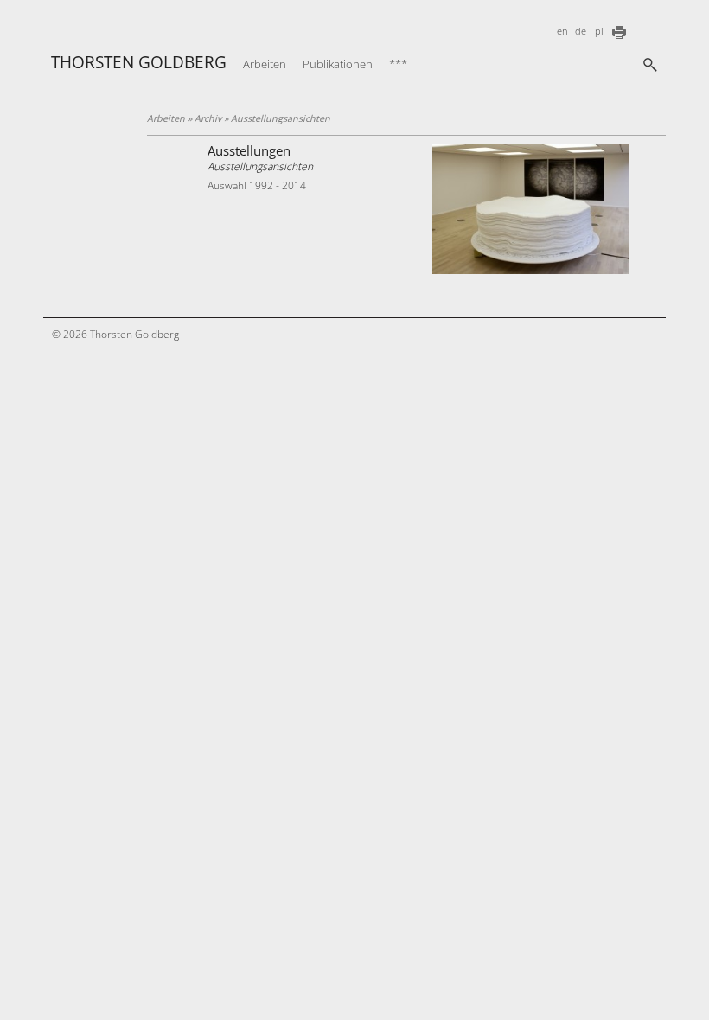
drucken (619, 32)
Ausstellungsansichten (260, 166)
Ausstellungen (249, 150)
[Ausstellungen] (530, 269)
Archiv (208, 118)
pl (599, 31)
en (562, 31)
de (580, 31)
